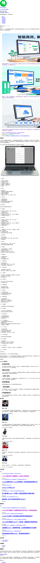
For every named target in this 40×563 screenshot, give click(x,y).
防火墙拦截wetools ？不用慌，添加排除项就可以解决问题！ (18, 493)
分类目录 (3, 545)
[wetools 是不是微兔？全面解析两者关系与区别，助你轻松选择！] (14, 507)
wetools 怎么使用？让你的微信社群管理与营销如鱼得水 (17, 516)
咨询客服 (5, 554)
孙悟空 (3, 546)
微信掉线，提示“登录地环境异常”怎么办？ (14, 499)
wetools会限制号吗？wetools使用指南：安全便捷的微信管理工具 (20, 482)
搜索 (1, 11)
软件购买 (3, 21)
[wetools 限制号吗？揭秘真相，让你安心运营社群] (11, 473)
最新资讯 (3, 19)
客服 (6, 11)
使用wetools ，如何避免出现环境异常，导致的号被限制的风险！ (18, 135)
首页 (3, 16)
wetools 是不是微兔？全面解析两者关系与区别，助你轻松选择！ (20, 510)
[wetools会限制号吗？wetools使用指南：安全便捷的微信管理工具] (14, 479)
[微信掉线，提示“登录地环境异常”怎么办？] (10, 496)
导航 (3, 11)
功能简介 (3, 17)
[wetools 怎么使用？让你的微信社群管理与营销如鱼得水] (12, 513)
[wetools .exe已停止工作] (6, 485)
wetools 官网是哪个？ (10, 134)
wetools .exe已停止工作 (8, 487)
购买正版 (2, 554)
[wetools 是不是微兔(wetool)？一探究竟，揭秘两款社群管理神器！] (14, 519)
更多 (1, 471)
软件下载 (3, 18)
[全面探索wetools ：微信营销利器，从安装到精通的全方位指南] (14, 525)
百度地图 (3, 562)
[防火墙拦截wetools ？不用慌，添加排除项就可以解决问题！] (13, 490)
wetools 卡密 (4, 541)
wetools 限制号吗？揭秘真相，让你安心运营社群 (15, 476)
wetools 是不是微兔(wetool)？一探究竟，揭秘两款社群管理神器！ (20, 522)
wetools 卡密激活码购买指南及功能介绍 (13, 133)
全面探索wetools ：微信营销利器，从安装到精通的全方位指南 (19, 527)
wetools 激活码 (4, 540)
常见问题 (3, 20)
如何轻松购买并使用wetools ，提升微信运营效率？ (15, 132)
